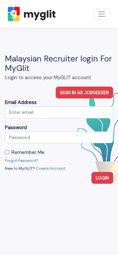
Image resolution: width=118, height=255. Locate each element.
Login (102, 178)
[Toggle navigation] (101, 14)
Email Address (21, 102)
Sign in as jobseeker (84, 92)
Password (16, 127)
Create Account (51, 168)
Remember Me (28, 152)
